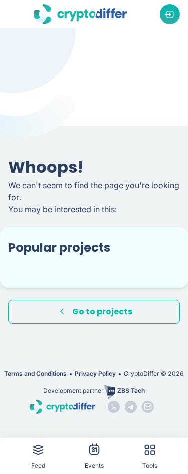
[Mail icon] (147, 407)
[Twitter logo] (114, 407)
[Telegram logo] (131, 407)
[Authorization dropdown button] (170, 14)
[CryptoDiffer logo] (80, 14)
